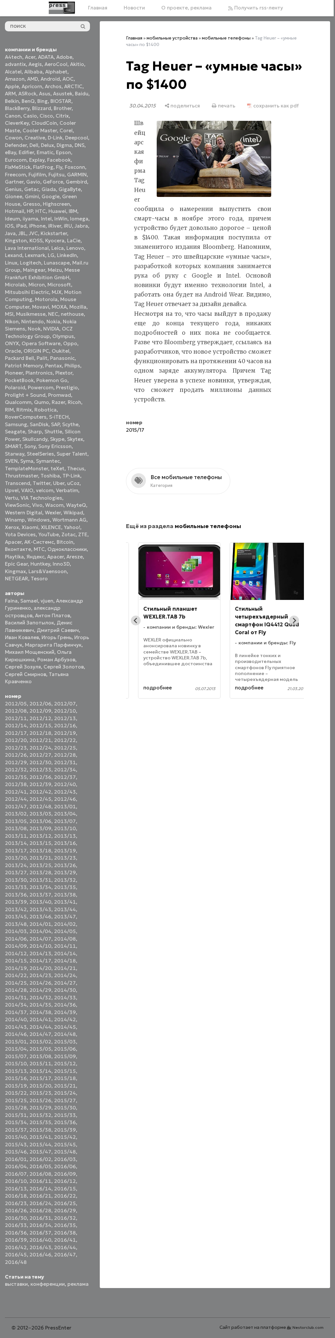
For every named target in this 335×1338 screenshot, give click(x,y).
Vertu (11, 498)
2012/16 (65, 725)
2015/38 (40, 1130)
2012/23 (16, 748)
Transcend (17, 483)
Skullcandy (34, 439)
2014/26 (40, 983)
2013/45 (16, 916)
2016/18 (16, 1196)
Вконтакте (18, 549)
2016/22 (65, 1196)
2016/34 (40, 1225)
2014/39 (65, 1012)
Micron (36, 285)
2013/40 (40, 902)
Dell (33, 145)
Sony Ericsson (55, 446)
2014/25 (16, 983)
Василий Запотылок (29, 623)
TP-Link (71, 476)
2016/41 (65, 1240)
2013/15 (40, 843)
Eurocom (15, 160)
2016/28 (40, 1210)
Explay (36, 160)
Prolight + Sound (25, 395)
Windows (38, 520)
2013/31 (40, 880)
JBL (22, 233)
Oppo (70, 343)
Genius (13, 189)
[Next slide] (289, 641)
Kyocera (54, 240)
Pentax (53, 366)
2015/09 (65, 1056)
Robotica (45, 410)
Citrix (62, 116)
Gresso (31, 204)
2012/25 (65, 748)
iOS (9, 226)
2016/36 (16, 1233)
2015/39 (65, 1130)
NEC (53, 314)
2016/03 (65, 1159)
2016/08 (40, 1174)
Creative (35, 138)
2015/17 (40, 1078)
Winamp (15, 520)
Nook (34, 329)
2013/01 (65, 806)
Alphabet (56, 72)
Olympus (63, 336)
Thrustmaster (21, 476)
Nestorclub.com (303, 1327)
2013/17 (16, 850)
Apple (12, 86)
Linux (11, 263)
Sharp (35, 431)
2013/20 (16, 858)
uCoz (73, 483)
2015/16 (16, 1078)
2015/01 (16, 1042)
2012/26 (16, 755)
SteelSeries (40, 454)
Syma (26, 461)
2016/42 (16, 1247)
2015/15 (65, 1071)
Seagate (15, 431)
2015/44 (40, 1144)
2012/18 (40, 733)
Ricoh (74, 402)
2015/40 (16, 1137)
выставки (16, 1284)
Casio (30, 116)
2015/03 (65, 1042)
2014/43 (16, 1027)
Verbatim (67, 490)
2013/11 (16, 836)
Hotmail (14, 211)
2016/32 (65, 1218)
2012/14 (16, 725)
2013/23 (65, 858)
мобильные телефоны (226, 38)
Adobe (64, 57)
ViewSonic (17, 505)
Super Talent (72, 454)
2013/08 (16, 828)
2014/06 (16, 939)
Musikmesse (30, 314)
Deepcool (76, 138)
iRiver (54, 226)
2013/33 (16, 887)
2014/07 (40, 939)
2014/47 (40, 1034)
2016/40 (40, 1240)
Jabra (81, 226)
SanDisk (39, 424)
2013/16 (65, 843)
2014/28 (16, 990)
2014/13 (40, 953)
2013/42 (16, 909)
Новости (132, 8)
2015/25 (16, 1100)
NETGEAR (16, 578)
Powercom (40, 387)
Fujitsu (56, 174)
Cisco (46, 116)
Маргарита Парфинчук (53, 645)
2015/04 (16, 1049)
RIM (9, 410)
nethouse (72, 314)
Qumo (41, 402)
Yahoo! (72, 527)
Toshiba (50, 476)
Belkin (12, 101)
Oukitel (60, 351)
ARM (10, 93)
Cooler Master (40, 130)
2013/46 (40, 916)
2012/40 (65, 784)
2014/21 (65, 968)
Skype (57, 439)
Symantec (48, 461)
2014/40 (16, 1019)
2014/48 (65, 1034)
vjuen (47, 601)
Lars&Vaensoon (47, 571)
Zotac (69, 534)
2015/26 (40, 1100)
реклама (78, 1284)
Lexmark (35, 255)
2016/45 (16, 1254)
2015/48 (65, 1152)
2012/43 (65, 792)
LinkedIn (67, 255)
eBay (10, 152)
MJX (57, 292)
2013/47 (65, 916)
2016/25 (65, 1203)
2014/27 (65, 983)
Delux (47, 145)
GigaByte (70, 189)
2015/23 (40, 1093)
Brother (63, 108)
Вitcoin (65, 542)
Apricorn (32, 86)
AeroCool (55, 64)
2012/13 (65, 718)
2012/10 (65, 711)
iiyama (30, 219)
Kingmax (15, 571)
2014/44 (40, 1027)
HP (30, 211)
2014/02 (65, 924)
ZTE (82, 534)
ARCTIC (73, 86)
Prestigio (67, 387)
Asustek (62, 93)
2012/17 (16, 733)
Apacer (55, 557)
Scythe (70, 424)
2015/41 (40, 1137)
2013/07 (65, 821)
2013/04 (65, 814)
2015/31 (16, 1115)
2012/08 (16, 711)
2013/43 (40, 909)
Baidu (81, 93)
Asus (44, 93)
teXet (57, 468)
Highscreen (56, 204)
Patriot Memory (24, 366)
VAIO (27, 490)
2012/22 (65, 740)
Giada (49, 189)
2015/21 (65, 1086)
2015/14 (40, 1071)
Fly (59, 167)
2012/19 (65, 733)
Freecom (15, 174)
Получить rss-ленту (256, 8)
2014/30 (65, 990)
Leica (57, 248)
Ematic (45, 152)
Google (51, 196)
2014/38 (40, 1012)
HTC (40, 211)
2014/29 (40, 990)
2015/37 (16, 1130)
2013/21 (40, 858)
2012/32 (16, 769)
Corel (66, 130)
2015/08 (40, 1056)
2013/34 (40, 887)
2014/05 (65, 931)
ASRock (27, 93)
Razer (58, 402)
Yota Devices (20, 534)
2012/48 (40, 806)
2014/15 (16, 961)
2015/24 (65, 1093)
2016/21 (40, 1196)
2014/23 (40, 975)
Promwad (59, 395)
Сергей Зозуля (23, 667)
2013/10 (65, 828)
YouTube (48, 534)
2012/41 (16, 792)
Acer (30, 57)
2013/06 (40, 821)
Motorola (46, 299)
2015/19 (16, 1086)
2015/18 (65, 1078)
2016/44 (65, 1247)
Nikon (12, 321)
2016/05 (40, 1166)
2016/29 (65, 1210)
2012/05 (16, 704)
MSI (9, 314)
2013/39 (16, 902)
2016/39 (16, 1240)
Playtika (14, 557)
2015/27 (65, 1100)
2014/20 (40, 968)
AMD (32, 79)
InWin (60, 219)
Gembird (76, 182)
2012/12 (40, 718)
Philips (72, 366)
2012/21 (40, 740)
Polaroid (15, 387)
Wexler (53, 512)
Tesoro (39, 578)
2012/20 (16, 740)
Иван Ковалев (22, 637)
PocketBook (19, 380)
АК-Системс (39, 542)
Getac (31, 189)
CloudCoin (44, 123)
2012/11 (16, 718)
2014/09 (16, 946)
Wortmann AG (69, 520)
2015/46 (16, 1152)
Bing (42, 101)
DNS (79, 145)
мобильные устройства (172, 38)
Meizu (55, 270)
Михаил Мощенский (29, 652)
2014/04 (40, 931)
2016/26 (16, 1210)
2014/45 (65, 1027)
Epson (63, 152)
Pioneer (14, 373)
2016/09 (65, 1174)
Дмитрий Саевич (58, 630)
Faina (11, 601)
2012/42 (40, 792)
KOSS (36, 240)
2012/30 (40, 762)
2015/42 (65, 1137)
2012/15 (40, 725)
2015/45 (65, 1144)
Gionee (13, 196)
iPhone (37, 226)
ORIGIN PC (36, 351)
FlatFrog (43, 167)
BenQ (28, 101)
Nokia (53, 321)
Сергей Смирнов (25, 674)
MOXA (59, 307)
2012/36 (40, 777)
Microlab (15, 285)
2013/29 (65, 872)
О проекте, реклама (184, 8)
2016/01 (16, 1159)
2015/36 (65, 1122)
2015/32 (40, 1115)
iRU (68, 226)
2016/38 (65, 1233)
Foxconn (75, 167)
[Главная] (59, 8)
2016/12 (65, 1181)
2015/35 (40, 1122)
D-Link (55, 138)
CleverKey (17, 123)
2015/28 (16, 1107)
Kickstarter (54, 233)
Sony (30, 446)
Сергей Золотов (64, 667)
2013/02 (16, 814)
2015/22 (16, 1093)
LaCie (73, 240)
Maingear (34, 270)
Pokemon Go (51, 380)
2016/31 (40, 1218)
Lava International (27, 248)
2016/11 (40, 1181)
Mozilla (77, 307)
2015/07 (16, 1056)
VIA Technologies (41, 498)
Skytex (75, 439)
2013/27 (16, 872)
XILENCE (51, 527)
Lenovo (75, 248)
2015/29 (40, 1107)
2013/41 (65, 902)
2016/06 (65, 1166)
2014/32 (40, 997)
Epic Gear (16, 564)
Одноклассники (67, 549)
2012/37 (65, 777)
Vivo (37, 505)
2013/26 (65, 865)
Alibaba (33, 72)
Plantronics (39, 373)
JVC (33, 233)
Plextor (63, 373)
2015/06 (65, 1049)
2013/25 (40, 865)
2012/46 (65, 799)
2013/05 (16, 821)
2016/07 (16, 1174)
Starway (14, 454)
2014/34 (16, 1005)
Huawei (57, 211)
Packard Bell (19, 358)
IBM (73, 211)
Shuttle (53, 431)
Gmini (32, 196)
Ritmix (24, 410)
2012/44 (16, 799)
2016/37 (40, 1233)
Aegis (35, 64)
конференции (47, 1284)
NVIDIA (51, 329)
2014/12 (16, 953)
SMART (13, 446)
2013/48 (16, 924)
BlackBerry (17, 108)
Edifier (26, 152)
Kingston (16, 240)
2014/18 (65, 961)
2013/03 (40, 814)
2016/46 (40, 1254)
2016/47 (65, 1254)
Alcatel (13, 72)
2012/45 (40, 799)
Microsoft (59, 285)
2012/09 (40, 711)
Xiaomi (30, 527)
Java (10, 233)
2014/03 (16, 931)
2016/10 (16, 1181)
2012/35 (16, 777)
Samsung (16, 424)
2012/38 (16, 784)
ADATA (46, 57)
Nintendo (32, 321)
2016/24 (40, 1203)
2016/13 (16, 1188)
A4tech (13, 57)
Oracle (13, 351)
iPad (21, 226)
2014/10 (40, 946)
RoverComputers (25, 417)
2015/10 (16, 1063)
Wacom (54, 505)
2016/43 (40, 1247)
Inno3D (61, 564)
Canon (13, 116)
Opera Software (41, 343)
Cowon (13, 138)
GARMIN (77, 174)
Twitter (41, 483)
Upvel (12, 490)
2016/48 (16, 1262)
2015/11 (40, 1063)
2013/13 (65, 836)
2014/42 (65, 1019)
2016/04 (16, 1166)
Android (50, 79)
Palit (42, 358)
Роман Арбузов (56, 659)
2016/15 (65, 1188)
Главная (95, 8)
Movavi (40, 307)
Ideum (12, 219)
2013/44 (65, 909)
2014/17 (40, 961)
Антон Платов (52, 615)
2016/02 (40, 1159)
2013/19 (65, 850)
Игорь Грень (57, 637)
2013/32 (65, 880)
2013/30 (16, 880)
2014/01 (40, 924)
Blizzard (41, 108)
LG (51, 255)
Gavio (33, 182)
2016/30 (16, 1218)
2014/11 (65, 946)
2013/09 (40, 828)
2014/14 (65, 953)
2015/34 (16, 1122)
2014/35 (40, 1005)
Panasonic (62, 358)
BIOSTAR (60, 101)
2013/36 (16, 895)
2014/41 (40, 1019)
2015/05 (40, 1049)
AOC (68, 79)
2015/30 (65, 1107)
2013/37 (40, 895)
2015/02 (40, 1042)
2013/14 (16, 843)
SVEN (11, 461)
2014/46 (16, 1034)
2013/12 (40, 836)
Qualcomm (18, 402)
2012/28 (65, 755)
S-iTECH (59, 417)
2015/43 (16, 1144)
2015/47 (40, 1152)
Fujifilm (37, 174)
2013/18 (40, 850)
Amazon (15, 79)
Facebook (59, 160)
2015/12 (65, 1063)
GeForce (53, 182)
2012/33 (40, 769)
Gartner (14, 182)
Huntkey (40, 564)
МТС (39, 549)
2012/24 (40, 748)
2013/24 (16, 865)
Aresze (74, 557)
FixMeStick (17, 167)
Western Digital (23, 512)
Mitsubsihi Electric (27, 292)
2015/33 (65, 1115)
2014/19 (16, 968)
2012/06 (40, 704)
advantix (15, 64)
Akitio (77, 64)
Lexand (13, 255)
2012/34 (65, 769)
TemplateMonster (26, 468)
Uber (58, 483)
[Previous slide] (136, 641)
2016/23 (16, 1203)
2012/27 (40, 755)
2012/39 (40, 784)
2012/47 (16, 806)
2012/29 (16, 762)
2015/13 (16, 1071)
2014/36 (65, 1005)
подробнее (157, 708)
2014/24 (65, 975)
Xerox (12, 527)
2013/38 (65, 895)
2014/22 (16, 975)
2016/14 (40, 1188)
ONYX (12, 343)
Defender (16, 145)
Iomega (79, 219)
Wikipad (73, 512)
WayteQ (76, 505)
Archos (53, 86)
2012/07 (65, 704)
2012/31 (65, 762)
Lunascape (57, 263)
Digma (64, 145)
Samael (29, 601)
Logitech (30, 263)
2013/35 (65, 887)
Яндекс (35, 557)
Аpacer (13, 542)
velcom (44, 490)
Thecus (75, 468)
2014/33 (65, 997)
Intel (46, 219)
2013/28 (40, 872)
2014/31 (16, 997)
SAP (55, 424)
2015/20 (40, 1086)
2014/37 (16, 1012)
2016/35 (65, 1225)
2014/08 (65, 939)
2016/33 (16, 1225)
